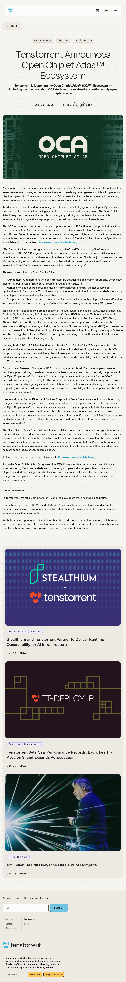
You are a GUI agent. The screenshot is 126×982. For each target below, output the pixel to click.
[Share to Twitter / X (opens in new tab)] (75, 104)
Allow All (35, 974)
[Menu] (115, 10)
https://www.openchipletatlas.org (57, 242)
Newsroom (30, 919)
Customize (12, 974)
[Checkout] (97, 10)
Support (10, 919)
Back (14, 26)
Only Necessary (54, 974)
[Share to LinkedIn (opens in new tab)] (82, 104)
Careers (10, 928)
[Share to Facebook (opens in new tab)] (89, 104)
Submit (59, 907)
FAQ (26, 924)
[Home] (10, 10)
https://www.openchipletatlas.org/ (77, 457)
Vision (9, 924)
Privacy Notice (45, 967)
